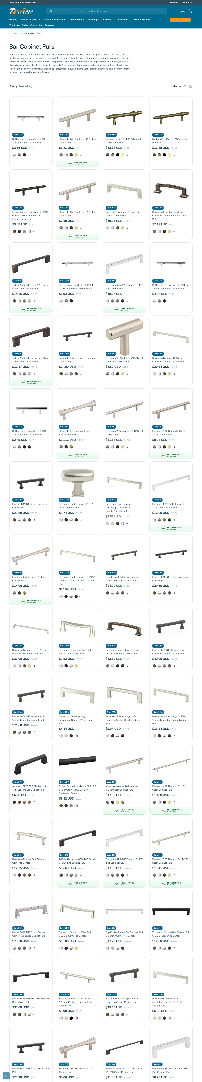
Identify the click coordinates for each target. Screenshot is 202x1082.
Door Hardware (28, 19)
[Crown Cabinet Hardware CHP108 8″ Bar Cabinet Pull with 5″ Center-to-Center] (78, 765)
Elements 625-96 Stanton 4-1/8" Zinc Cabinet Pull (170, 1070)
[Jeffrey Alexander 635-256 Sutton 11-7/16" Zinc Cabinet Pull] (124, 1047)
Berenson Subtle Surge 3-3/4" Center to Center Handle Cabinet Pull (123, 720)
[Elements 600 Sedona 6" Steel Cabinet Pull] (31, 556)
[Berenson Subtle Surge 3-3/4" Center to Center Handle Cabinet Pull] (124, 695)
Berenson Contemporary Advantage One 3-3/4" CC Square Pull (77, 720)
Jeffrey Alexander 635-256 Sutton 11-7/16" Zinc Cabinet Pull (124, 1070)
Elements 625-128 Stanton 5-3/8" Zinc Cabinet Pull (124, 286)
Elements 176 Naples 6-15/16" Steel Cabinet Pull (169, 432)
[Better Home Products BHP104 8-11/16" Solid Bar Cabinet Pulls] (78, 264)
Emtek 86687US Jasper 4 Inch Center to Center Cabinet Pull (28, 718)
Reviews (49, 25)
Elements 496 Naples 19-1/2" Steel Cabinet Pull (168, 788)
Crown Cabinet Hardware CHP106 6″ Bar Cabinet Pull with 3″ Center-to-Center (30, 215)
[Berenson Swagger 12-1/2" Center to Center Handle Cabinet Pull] (31, 629)
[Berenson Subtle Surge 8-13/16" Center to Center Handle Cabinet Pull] (78, 556)
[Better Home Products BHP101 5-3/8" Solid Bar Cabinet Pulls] (31, 410)
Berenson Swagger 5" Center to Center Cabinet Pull (123, 213)
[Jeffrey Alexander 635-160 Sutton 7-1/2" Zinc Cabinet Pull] (78, 838)
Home (14, 33)
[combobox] (106, 11)
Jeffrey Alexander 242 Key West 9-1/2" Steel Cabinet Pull (123, 788)
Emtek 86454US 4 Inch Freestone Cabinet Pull (30, 505)
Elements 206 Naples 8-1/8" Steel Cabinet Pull (124, 432)
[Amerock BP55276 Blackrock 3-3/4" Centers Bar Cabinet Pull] (31, 765)
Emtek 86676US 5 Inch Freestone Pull (30, 1070)
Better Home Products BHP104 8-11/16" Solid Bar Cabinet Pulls (77, 286)
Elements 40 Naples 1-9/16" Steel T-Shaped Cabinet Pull (124, 359)
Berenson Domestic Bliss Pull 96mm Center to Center (75, 651)
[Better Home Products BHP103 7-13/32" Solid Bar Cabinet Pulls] (171, 264)
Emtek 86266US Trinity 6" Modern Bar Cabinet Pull (31, 1000)
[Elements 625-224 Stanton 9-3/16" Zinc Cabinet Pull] (171, 483)
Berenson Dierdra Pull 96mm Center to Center (28, 861)
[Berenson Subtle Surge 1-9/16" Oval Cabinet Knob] (78, 483)
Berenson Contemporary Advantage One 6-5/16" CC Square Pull (167, 1002)
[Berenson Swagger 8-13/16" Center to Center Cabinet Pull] (171, 337)
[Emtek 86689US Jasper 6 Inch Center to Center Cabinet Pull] (124, 556)
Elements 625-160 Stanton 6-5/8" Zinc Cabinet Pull (124, 861)
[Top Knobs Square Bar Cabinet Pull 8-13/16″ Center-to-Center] (124, 911)
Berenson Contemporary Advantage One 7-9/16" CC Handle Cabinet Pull (120, 507)
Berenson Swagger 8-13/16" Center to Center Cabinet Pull (168, 359)
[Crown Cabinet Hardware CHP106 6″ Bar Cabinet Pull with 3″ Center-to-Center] (31, 191)
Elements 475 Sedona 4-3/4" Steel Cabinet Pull (75, 432)
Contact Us (36, 25)
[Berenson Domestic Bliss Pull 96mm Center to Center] (78, 629)
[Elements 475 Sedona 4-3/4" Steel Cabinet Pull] (78, 410)
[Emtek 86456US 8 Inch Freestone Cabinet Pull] (171, 556)
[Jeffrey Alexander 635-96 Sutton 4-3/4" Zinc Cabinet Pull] (31, 337)
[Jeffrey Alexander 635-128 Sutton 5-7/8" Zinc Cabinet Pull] (31, 264)
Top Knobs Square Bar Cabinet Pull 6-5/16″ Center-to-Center (171, 934)
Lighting (92, 19)
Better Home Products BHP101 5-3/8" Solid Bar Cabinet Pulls (30, 432)
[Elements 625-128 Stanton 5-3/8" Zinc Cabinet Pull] (124, 264)
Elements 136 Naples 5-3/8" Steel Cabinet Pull (77, 140)
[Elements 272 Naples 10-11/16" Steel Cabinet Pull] (171, 838)
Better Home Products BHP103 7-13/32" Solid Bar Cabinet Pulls (170, 286)
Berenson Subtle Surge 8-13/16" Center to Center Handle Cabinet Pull (77, 580)
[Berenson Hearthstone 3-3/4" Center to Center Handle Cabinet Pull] (171, 191)
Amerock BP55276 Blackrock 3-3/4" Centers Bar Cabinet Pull (29, 788)
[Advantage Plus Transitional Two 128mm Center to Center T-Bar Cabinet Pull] (78, 977)
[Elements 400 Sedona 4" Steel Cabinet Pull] (78, 1047)
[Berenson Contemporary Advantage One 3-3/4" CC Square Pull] (78, 695)
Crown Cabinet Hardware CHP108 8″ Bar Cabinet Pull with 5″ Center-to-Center (77, 790)
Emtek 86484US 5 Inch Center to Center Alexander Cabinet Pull (30, 934)
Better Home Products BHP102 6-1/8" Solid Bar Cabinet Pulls (30, 140)
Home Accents (142, 19)
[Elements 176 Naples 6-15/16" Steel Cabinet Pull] (171, 410)
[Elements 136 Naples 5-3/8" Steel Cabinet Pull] (78, 118)
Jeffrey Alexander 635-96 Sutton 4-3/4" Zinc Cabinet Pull (30, 359)
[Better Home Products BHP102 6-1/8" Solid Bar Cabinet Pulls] (31, 118)
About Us (187, 2)
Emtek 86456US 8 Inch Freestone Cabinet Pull (170, 578)
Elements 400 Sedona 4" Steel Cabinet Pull (75, 1070)
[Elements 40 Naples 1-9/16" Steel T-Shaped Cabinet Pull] (124, 337)
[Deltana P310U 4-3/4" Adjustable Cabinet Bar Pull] (124, 118)
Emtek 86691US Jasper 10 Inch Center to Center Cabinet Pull (169, 651)
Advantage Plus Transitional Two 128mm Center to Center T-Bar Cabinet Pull (76, 1002)
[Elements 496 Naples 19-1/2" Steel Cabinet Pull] (171, 765)
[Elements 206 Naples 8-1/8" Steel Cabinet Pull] (124, 410)
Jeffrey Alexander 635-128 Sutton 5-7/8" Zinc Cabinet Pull (30, 286)
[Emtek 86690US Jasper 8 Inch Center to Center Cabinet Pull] (124, 977)
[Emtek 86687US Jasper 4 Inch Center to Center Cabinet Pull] (31, 695)
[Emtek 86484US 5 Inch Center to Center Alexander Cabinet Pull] (31, 911)
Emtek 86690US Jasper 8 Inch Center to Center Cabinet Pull (122, 1000)
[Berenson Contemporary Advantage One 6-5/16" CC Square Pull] (171, 977)
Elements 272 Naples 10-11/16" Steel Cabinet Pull (170, 861)
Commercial (75, 19)
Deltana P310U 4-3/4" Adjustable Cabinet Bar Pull (124, 140)
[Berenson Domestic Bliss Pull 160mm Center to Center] (78, 911)
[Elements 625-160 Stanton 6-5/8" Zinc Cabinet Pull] (124, 838)
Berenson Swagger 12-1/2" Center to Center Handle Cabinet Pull (31, 651)
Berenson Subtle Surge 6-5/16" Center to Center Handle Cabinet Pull (169, 720)
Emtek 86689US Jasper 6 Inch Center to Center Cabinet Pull (122, 578)
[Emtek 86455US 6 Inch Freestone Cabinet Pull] (78, 337)
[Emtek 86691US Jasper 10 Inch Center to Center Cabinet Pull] (171, 629)
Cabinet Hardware (53, 19)
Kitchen (107, 19)
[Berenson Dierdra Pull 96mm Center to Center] (31, 838)
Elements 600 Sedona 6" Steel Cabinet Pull (28, 578)
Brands (174, 2)
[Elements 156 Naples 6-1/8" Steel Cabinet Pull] (78, 191)
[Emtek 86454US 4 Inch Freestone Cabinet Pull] (31, 483)
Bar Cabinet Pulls (32, 33)
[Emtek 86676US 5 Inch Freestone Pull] (31, 1047)
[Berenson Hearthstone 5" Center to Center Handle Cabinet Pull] (124, 629)
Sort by (13, 86)
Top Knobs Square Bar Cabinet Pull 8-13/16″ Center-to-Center (124, 934)
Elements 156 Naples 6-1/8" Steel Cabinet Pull (77, 213)
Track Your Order (18, 25)
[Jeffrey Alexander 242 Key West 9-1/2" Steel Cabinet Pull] (124, 765)
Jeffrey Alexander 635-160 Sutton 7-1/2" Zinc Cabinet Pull (77, 861)
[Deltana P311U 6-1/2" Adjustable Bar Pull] (171, 118)
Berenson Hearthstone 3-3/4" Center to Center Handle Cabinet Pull (169, 215)
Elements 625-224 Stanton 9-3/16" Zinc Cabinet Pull (168, 505)
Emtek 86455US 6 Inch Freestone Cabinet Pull (77, 359)
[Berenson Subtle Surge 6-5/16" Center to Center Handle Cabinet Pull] (171, 695)
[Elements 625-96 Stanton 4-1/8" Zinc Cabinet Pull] (171, 1047)
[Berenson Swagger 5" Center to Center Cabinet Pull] (124, 191)
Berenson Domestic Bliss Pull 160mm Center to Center (75, 934)
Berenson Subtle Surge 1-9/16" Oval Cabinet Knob (76, 505)
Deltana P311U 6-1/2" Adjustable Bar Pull (170, 140)
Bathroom (122, 19)
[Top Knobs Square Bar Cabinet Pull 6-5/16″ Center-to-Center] (171, 911)
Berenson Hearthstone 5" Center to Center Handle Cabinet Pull (123, 651)
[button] (191, 11)
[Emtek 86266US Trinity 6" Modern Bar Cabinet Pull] (31, 977)
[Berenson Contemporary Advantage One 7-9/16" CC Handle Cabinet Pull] (124, 483)
